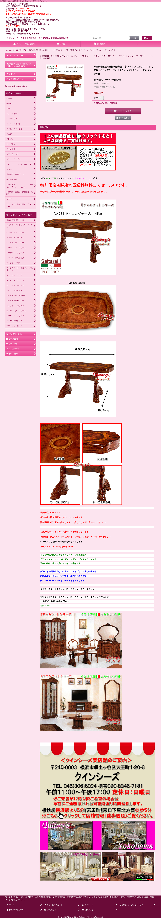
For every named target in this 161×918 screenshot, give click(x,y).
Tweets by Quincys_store (16, 86)
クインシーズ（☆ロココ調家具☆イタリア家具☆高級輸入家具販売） (37, 38)
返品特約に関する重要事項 (106, 103)
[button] (137, 44)
